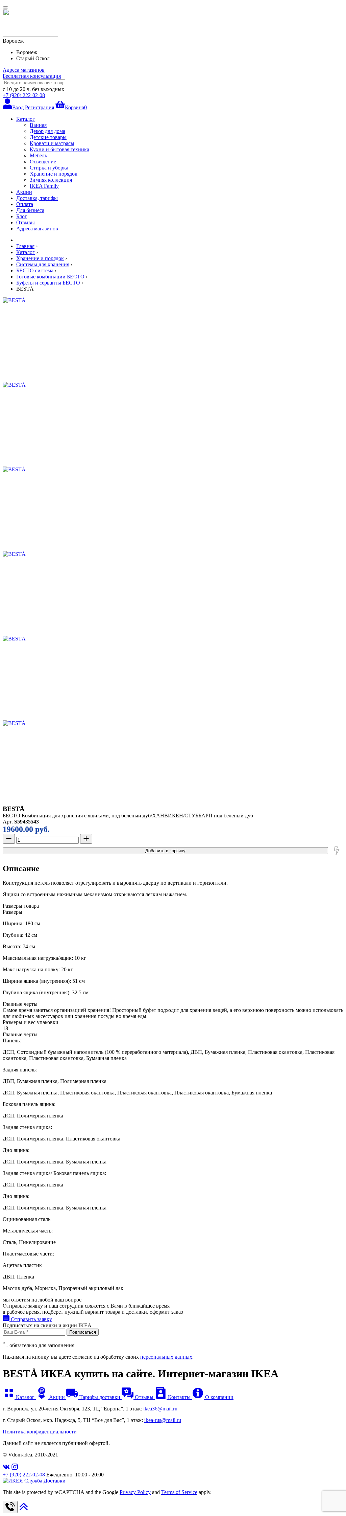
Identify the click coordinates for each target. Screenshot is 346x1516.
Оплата (24, 204)
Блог (21, 216)
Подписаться (82, 1332)
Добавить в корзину (165, 850)
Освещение (43, 161)
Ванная (38, 125)
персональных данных (166, 1357)
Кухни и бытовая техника (59, 149)
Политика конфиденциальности (40, 1431)
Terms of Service (179, 1492)
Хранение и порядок (53, 174)
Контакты (179, 1397)
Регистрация (39, 107)
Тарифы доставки (100, 1397)
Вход (18, 107)
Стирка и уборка (49, 168)
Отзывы (25, 222)
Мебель (38, 155)
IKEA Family (44, 186)
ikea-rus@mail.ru (162, 1420)
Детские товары (48, 137)
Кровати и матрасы (52, 143)
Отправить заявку (30, 1319)
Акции (24, 192)
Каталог (25, 119)
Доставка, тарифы (37, 198)
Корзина (76, 107)
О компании (218, 1397)
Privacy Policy (135, 1492)
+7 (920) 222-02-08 (24, 95)
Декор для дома (47, 131)
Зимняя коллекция (51, 180)
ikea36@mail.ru (160, 1408)
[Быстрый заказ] (336, 850)
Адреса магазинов (24, 70)
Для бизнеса (30, 210)
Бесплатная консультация (32, 76)
